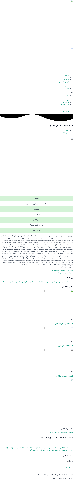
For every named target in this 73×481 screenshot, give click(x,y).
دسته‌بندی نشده (48, 448)
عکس (18, 448)
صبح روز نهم (47, 282)
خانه (68, 73)
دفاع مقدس (65, 282)
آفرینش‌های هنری (64, 82)
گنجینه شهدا (65, 80)
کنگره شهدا (36, 282)
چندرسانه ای (53, 451)
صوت (33, 448)
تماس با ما (66, 89)
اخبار (68, 77)
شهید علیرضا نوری (56, 282)
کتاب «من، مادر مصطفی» (63, 323)
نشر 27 (4, 282)
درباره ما (67, 86)
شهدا (39, 448)
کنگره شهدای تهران (27, 282)
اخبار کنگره (67, 448)
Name (71, 461)
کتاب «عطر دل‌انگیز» (65, 345)
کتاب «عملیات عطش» (64, 376)
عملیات (25, 448)
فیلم (13, 448)
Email (71, 464)
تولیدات (58, 448)
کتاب (41, 282)
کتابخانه (67, 75)
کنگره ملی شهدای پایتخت (14, 282)
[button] (36, 92)
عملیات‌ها (66, 84)
